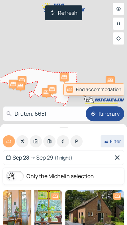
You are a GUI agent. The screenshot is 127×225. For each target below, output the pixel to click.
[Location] (118, 38)
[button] (64, 77)
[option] (9, 141)
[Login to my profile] (118, 9)
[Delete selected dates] (118, 157)
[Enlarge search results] (63, 127)
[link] (109, 89)
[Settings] (118, 24)
